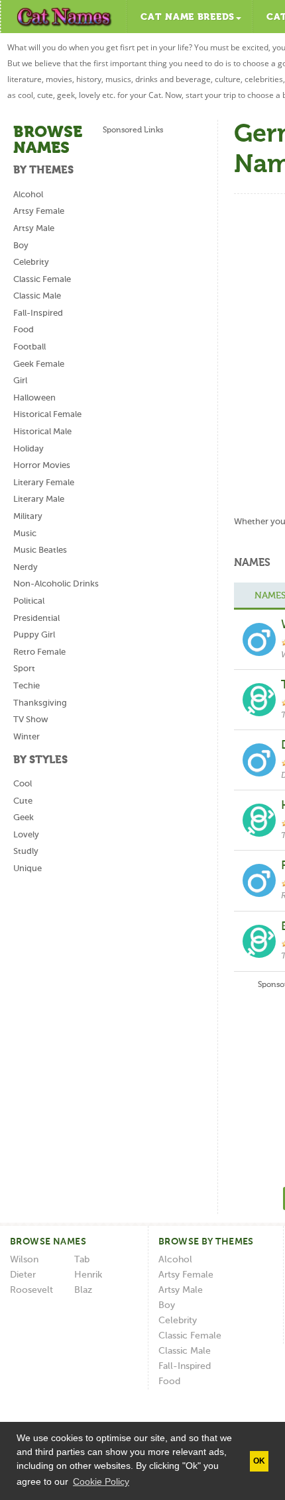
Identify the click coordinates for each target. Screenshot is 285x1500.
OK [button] (259, 1461)
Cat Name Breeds (188, 17)
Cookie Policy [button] (101, 1481)
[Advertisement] (142, 358)
